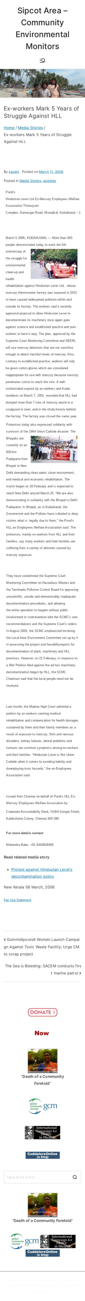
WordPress (42, 1292)
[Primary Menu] (42, 60)
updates (49, 181)
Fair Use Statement (17, 900)
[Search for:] (42, 1177)
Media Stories (30, 181)
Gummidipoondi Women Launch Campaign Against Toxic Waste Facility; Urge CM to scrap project (42, 946)
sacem (14, 172)
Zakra (68, 1286)
